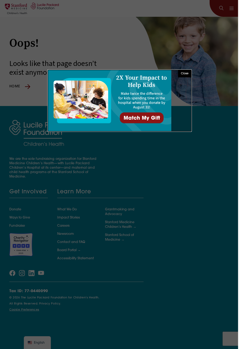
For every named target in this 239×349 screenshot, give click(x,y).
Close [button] (185, 73)
